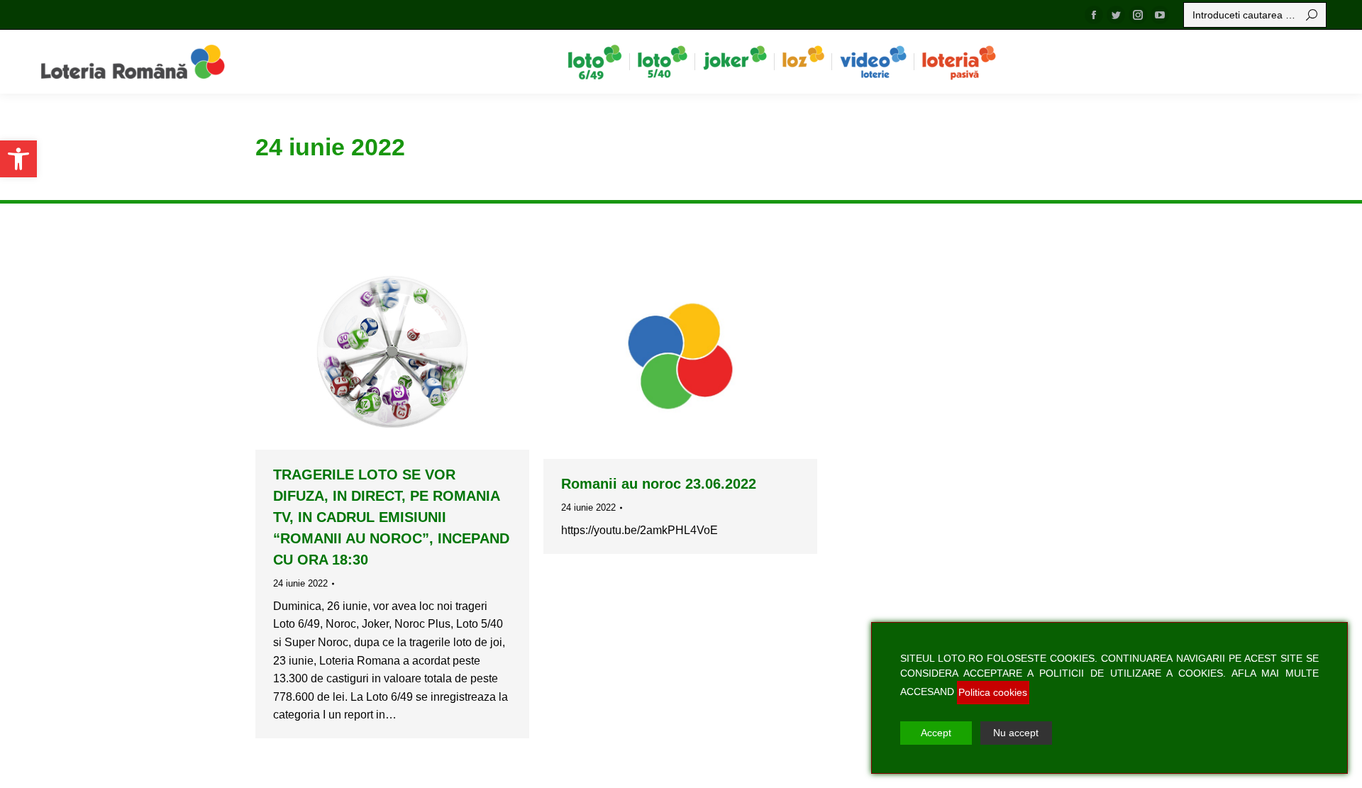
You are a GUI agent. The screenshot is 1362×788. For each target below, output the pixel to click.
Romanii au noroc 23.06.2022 (658, 484)
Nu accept (1016, 732)
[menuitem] (595, 62)
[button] (18, 158)
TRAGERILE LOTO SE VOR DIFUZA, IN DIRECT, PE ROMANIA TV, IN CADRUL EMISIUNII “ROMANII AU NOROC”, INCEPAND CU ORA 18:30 (391, 517)
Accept (936, 732)
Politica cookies (992, 692)
